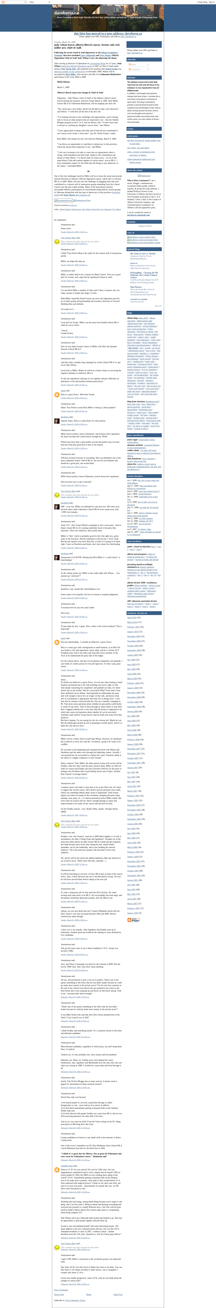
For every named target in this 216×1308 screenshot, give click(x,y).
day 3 (140, 575)
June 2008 (131, 720)
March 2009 (132, 678)
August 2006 (132, 824)
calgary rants (143, 337)
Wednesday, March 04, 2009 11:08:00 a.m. (75, 1087)
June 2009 (131, 664)
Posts (133, 64)
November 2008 (134, 697)
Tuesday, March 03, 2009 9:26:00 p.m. (74, 938)
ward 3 (130, 606)
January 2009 (132, 688)
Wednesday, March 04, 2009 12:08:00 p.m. (75, 1249)
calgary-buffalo (140, 585)
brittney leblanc (151, 334)
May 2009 (131, 669)
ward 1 (148, 603)
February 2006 (133, 852)
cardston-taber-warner (136, 591)
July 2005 (131, 885)
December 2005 (133, 861)
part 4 (139, 549)
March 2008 (132, 735)
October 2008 (133, 702)
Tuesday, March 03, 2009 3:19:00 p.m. (74, 232)
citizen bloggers (144, 494)
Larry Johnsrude (87, 55)
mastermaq (131, 364)
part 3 (132, 549)
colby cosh (155, 340)
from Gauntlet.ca (76, 195)
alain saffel (143, 318)
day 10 (153, 575)
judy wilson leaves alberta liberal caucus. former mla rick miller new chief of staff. (87, 46)
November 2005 (134, 866)
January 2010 (132, 631)
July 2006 (131, 828)
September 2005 (134, 875)
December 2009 (133, 636)
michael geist (138, 418)
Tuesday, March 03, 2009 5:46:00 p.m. (74, 729)
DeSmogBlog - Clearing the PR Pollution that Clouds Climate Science (144, 275)
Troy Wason (105, 55)
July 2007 (131, 772)
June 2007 (131, 777)
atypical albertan (150, 326)
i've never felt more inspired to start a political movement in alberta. (143, 453)
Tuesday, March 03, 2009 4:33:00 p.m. (74, 598)
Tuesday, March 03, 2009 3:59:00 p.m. (74, 398)
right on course (141, 372)
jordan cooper (133, 415)
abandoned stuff (152, 401)
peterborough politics (136, 420)
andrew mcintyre (134, 326)
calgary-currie (154, 585)
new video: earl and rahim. (138, 148)
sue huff (140, 380)
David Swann (76, 209)
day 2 (142, 572)
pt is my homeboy (149, 369)
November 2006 (134, 810)
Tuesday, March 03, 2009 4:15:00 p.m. (74, 485)
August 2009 (132, 655)
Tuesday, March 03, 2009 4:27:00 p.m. (74, 579)
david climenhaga (149, 342)
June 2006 (131, 833)
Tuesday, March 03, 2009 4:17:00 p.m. (74, 497)
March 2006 (132, 847)
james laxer (141, 412)
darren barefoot (133, 407)
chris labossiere (143, 340)
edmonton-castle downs (143, 593)
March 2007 (132, 791)
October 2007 (133, 758)
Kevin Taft (95, 209)
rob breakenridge (141, 375)
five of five (150, 350)
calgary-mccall (134, 588)
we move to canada (138, 299)
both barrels (138, 334)
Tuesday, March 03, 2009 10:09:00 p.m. (74, 954)
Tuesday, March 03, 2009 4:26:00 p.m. (74, 563)
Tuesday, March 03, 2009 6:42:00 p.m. (74, 778)
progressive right (154, 420)
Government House (97, 63)
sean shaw (146, 423)
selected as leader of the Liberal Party (70, 71)
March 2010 (132, 622)
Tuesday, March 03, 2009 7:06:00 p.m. (74, 827)
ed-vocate (156, 348)
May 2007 (131, 781)
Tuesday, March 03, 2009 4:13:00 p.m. (74, 467)
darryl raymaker (134, 342)
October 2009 (133, 646)
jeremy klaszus (152, 356)
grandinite (154, 353)
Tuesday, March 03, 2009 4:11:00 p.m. (74, 448)
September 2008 (134, 707)
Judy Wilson (86, 209)
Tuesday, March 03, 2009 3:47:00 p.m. (74, 385)
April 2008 (131, 730)
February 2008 (133, 739)
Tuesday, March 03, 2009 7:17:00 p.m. (74, 864)
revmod (130, 372)
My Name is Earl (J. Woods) (142, 253)
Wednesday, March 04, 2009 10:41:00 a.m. (75, 1037)
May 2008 (131, 725)
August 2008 (132, 711)
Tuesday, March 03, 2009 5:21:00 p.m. (74, 670)
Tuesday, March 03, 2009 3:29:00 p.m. (74, 313)
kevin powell (145, 359)
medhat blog (138, 361)
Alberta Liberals (65, 209)
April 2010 (131, 617)
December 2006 (133, 805)
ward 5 (145, 606)
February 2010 (133, 627)
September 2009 (134, 650)
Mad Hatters (136, 287)
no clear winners (146, 518)
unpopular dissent (149, 391)
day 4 (146, 575)
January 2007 (132, 800)
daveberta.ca (66, 12)
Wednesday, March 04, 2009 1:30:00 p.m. (75, 1284)
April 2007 (131, 786)
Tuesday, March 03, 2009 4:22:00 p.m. (74, 548)
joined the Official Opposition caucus (76, 66)
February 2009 (133, 683)
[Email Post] (77, 205)
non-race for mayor (135, 603)
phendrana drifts (139, 367)
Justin (63, 390)
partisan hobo (151, 418)
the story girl (139, 386)
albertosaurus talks (144, 321)
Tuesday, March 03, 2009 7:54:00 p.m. (74, 883)
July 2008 (131, 716)
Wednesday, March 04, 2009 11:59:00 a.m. (75, 1238)
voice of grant (133, 394)
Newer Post (59, 1294)
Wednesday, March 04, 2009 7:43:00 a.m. (75, 997)
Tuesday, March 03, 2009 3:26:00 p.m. (74, 281)
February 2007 (133, 796)
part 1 (153, 546)
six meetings (139, 377)
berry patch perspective (136, 329)
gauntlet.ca (144, 353)
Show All (158, 306)
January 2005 (132, 913)
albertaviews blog (135, 323)
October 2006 (133, 814)
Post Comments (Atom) (75, 1300)
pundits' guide (134, 423)
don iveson (133, 348)
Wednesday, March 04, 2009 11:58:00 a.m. (75, 1192)
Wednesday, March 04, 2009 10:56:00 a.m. (75, 1072)
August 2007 (132, 767)
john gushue (153, 412)
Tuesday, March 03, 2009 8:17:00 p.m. (74, 901)
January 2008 (132, 744)
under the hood (133, 391)
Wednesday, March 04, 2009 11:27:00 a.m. (75, 1160)
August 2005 (132, 880)
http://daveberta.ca (128, 36)
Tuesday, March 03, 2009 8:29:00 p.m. (74, 920)
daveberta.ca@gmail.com (138, 215)
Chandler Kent (67, 1166)
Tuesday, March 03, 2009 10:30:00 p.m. (74, 970)
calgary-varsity (148, 588)
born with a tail (133, 404)
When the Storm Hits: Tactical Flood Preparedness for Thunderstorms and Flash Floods (143, 292)
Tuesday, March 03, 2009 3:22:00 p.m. (74, 265)
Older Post (118, 1294)
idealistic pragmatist (135, 356)
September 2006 (134, 819)
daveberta (65, 417)
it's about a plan (144, 529)
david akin (146, 407)
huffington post (145, 409)
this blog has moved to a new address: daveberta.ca (108, 33)
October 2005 (133, 871)
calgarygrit (131, 337)
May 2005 (131, 894)
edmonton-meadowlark (136, 596)
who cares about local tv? (149, 491)
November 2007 (134, 753)
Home (88, 1294)
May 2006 (131, 838)
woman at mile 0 (141, 428)
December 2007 (133, 749)
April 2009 (131, 674)
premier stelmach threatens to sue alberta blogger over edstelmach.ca (142, 570)
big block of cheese (145, 331)
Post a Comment (61, 1290)
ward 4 (137, 606)
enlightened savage (136, 350)
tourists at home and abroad (146, 559)
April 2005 (131, 899)
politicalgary (153, 367)
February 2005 (133, 908)
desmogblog (132, 409)
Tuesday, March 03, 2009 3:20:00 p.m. (74, 243)
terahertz (141, 383)
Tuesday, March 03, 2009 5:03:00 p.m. (74, 632)
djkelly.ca (156, 345)
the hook (144, 415)
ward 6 (152, 606)
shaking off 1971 (146, 521)
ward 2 (155, 603)
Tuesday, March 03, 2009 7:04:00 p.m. (74, 815)
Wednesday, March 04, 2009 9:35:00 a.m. (75, 1021)
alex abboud (149, 323)
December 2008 (133, 692)
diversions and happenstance (139, 345)
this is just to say (154, 386)
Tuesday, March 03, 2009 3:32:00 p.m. (74, 337)
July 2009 (131, 660)
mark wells (149, 361)
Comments (135, 69)
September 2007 (134, 763)
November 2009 (134, 641)
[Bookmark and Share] (82, 200)
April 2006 (131, 842)
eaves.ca (133, 263)
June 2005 (131, 889)
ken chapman (132, 359)
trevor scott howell (136, 388)
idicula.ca (131, 412)
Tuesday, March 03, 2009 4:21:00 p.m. (74, 515)
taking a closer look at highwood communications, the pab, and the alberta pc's (144, 467)
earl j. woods (145, 348)
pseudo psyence (133, 369)
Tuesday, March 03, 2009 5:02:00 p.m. (74, 617)
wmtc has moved (137, 302)
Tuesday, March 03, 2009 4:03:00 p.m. (74, 424)
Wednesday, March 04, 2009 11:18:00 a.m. (75, 1128)
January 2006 (132, 856)
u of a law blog (152, 388)
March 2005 (132, 903)
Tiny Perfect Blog (68, 238)
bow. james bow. (149, 404)
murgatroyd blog (145, 364)
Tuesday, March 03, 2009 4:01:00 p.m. (74, 411)
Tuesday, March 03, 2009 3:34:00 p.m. (74, 353)
